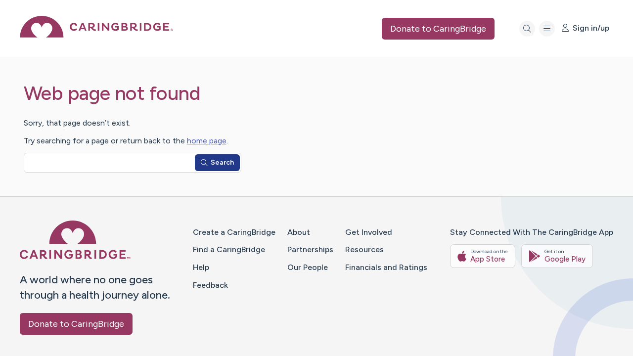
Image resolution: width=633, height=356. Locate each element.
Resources (364, 249)
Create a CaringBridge (234, 232)
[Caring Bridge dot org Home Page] (96, 35)
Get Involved (368, 232)
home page (206, 140)
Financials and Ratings (386, 267)
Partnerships (310, 249)
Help (201, 267)
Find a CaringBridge (229, 249)
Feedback (210, 285)
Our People (307, 267)
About (298, 232)
